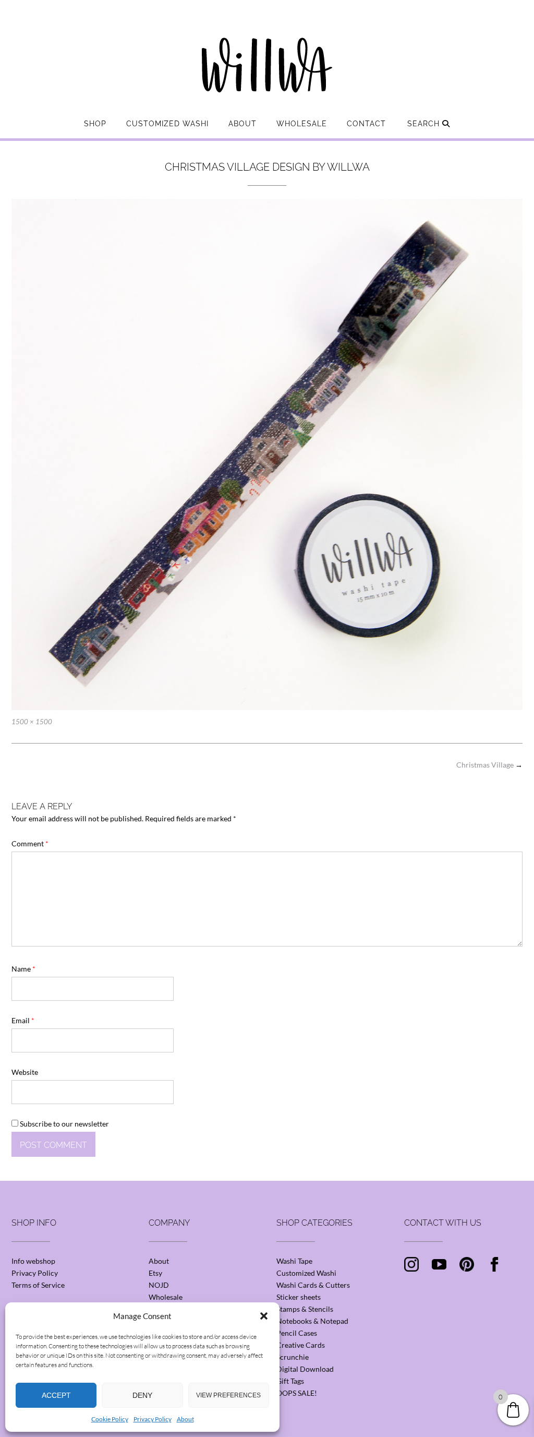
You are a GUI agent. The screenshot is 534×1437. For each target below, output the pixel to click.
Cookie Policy (109, 1419)
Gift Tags (290, 1380)
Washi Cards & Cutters (313, 1284)
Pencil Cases (296, 1332)
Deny (142, 1395)
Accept (56, 1395)
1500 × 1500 (31, 721)
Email (22, 1020)
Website (24, 1072)
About (185, 1419)
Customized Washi (167, 123)
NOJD (159, 1284)
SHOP (95, 123)
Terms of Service (38, 1284)
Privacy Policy (153, 1419)
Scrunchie (292, 1356)
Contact (366, 123)
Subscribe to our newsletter (63, 1123)
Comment (29, 843)
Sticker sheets (298, 1296)
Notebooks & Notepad (312, 1320)
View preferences (228, 1395)
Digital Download (305, 1368)
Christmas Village (489, 764)
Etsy (155, 1272)
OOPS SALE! (296, 1392)
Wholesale (301, 123)
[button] (264, 1316)
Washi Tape (294, 1260)
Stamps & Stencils (304, 1308)
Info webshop (33, 1260)
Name (23, 968)
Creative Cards (300, 1344)
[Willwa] (267, 48)
